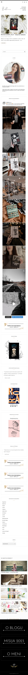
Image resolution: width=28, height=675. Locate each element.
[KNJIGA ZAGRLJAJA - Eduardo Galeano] (14, 24)
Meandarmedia (5, 518)
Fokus (3, 507)
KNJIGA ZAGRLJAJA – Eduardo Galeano (13, 34)
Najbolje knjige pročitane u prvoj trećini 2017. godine (11, 599)
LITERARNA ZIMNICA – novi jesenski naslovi (9, 572)
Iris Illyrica (4, 512)
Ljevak (3, 514)
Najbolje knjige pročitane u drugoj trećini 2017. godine (11, 585)
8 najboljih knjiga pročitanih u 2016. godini (9, 612)
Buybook (4, 503)
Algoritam (4, 501)
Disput (3, 505)
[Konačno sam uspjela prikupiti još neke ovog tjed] (14, 210)
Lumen (3, 516)
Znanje (3, 533)
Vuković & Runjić (5, 531)
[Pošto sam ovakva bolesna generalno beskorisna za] (14, 164)
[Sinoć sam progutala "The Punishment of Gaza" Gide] (14, 234)
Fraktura (3, 509)
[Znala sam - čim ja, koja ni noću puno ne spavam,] (14, 187)
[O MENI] (14, 72)
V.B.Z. (3, 529)
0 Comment (9, 36)
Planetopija (4, 525)
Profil (3, 527)
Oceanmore (4, 523)
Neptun (3, 522)
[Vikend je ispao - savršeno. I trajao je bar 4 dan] (14, 280)
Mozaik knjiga (5, 520)
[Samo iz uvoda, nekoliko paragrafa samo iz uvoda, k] (14, 257)
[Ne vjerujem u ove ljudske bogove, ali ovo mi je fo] (14, 303)
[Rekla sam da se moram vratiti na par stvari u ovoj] (14, 117)
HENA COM (4, 511)
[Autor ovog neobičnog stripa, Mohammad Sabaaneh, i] (14, 141)
